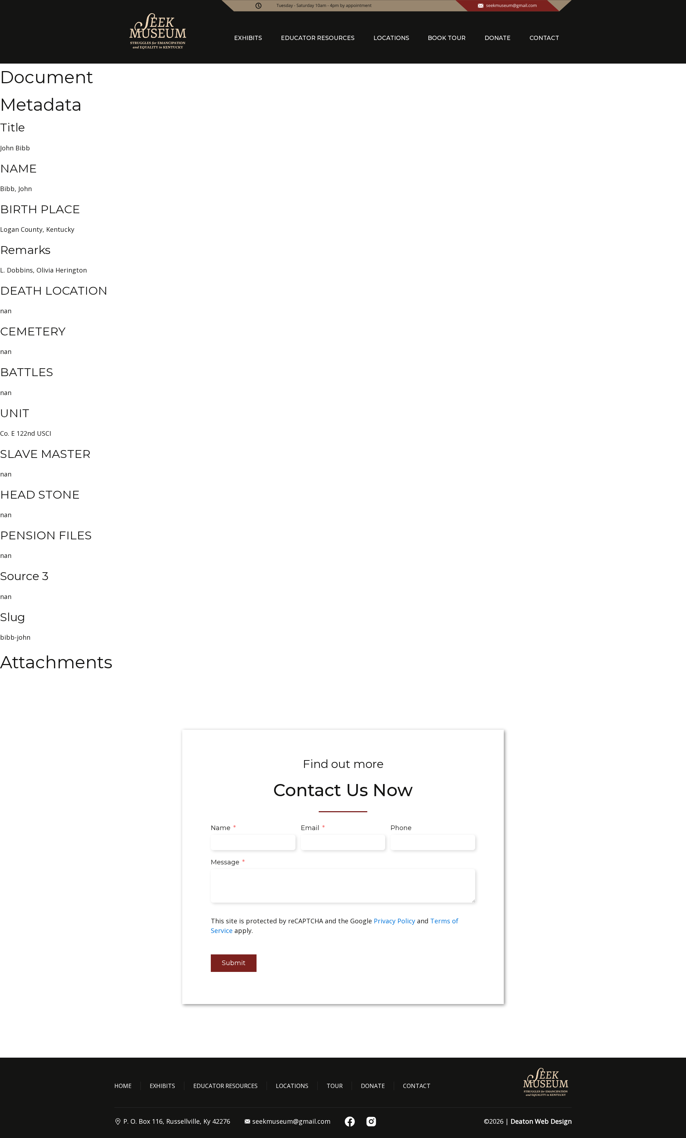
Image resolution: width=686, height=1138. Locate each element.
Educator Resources (225, 1086)
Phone (401, 828)
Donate (373, 1086)
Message (225, 862)
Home (122, 1086)
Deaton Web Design (541, 1121)
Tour (335, 1086)
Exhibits (162, 1086)
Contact (417, 1086)
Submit (233, 963)
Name (220, 828)
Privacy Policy (394, 921)
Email (310, 828)
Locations (292, 1086)
